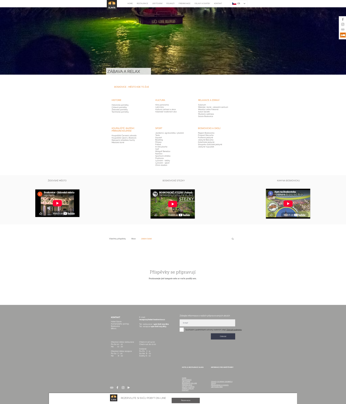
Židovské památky (120, 109)
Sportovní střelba (162, 156)
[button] (131, 87)
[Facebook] (343, 19)
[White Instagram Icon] (123, 387)
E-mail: (143, 317)
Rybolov (158, 154)
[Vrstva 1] (169, 69)
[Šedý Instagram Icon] (343, 24)
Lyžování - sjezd (162, 163)
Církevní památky (119, 107)
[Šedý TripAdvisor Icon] (343, 29)
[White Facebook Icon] (117, 387)
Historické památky (120, 105)
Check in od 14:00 (147, 342)
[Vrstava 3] (174, 69)
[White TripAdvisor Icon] (112, 387)
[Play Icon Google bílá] (129, 387)
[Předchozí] (15, 41)
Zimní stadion (161, 165)
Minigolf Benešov (162, 151)
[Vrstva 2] (171, 69)
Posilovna (159, 158)
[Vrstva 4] (176, 69)
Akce (133, 239)
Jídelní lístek (146, 239)
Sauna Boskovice (205, 116)
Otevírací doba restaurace (122, 342)
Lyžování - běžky (162, 160)
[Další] (331, 41)
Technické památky (120, 112)
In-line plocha (161, 147)
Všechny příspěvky (117, 239)
